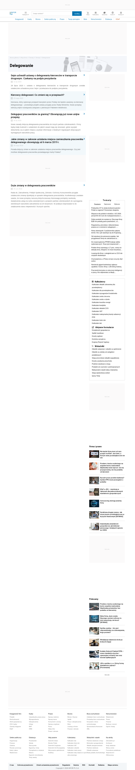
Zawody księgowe (15, 726)
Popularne (97, 204)
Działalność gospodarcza (101, 330)
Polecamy (93, 599)
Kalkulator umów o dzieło (101, 299)
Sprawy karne (52, 719)
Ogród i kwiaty (110, 726)
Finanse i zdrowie (73, 729)
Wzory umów (110, 748)
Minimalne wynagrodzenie (95, 743)
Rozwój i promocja (15, 748)
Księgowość (19, 19)
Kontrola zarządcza (98, 339)
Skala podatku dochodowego (96, 752)
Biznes (38, 19)
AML (88, 729)
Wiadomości (110, 717)
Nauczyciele (32, 745)
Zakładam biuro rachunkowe (96, 717)
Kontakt (92, 765)
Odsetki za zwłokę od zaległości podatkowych (103, 353)
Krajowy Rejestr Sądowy (100, 342)
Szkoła (31, 743)
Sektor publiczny (50, 19)
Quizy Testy (96, 376)
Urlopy (31, 724)
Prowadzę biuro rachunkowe (96, 719)
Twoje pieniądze (74, 19)
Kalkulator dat (97, 323)
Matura (31, 752)
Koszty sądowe (97, 336)
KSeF (118, 19)
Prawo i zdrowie (53, 731)
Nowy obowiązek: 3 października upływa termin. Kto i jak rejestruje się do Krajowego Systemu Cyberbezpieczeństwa (106, 232)
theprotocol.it (110, 752)
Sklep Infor (51, 729)
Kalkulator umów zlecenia (101, 296)
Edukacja (108, 19)
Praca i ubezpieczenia (74, 722)
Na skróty (109, 737)
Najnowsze (107, 204)
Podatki (12, 717)
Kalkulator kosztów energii (101, 302)
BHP (30, 726)
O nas (12, 765)
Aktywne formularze (104, 327)
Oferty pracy (110, 755)
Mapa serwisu (113, 765)
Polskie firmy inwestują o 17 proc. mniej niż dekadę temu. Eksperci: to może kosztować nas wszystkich (106, 249)
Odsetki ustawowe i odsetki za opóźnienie (106, 349)
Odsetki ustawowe (92, 750)
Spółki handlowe (98, 333)
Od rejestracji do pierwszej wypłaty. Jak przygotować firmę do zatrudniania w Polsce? (105, 237)
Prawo (62, 19)
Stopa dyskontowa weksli (101, 373)
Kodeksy (51, 752)
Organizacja (13, 740)
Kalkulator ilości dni (99, 320)
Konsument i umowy (54, 722)
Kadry (30, 19)
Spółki (69, 719)
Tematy (31, 57)
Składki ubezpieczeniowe (94, 745)
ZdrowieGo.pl (110, 740)
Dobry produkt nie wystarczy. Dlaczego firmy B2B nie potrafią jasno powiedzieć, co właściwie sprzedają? (106, 220)
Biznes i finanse (72, 717)
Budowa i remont (111, 724)
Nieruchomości (96, 19)
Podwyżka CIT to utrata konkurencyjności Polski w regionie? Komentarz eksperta (105, 209)
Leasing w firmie (73, 726)
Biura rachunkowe (93, 714)
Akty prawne (52, 737)
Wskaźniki (99, 346)
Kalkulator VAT (97, 311)
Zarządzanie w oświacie (36, 750)
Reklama (101, 765)
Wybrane (117, 204)
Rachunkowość (14, 719)
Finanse (108, 722)
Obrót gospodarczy (16, 722)
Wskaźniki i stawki (93, 737)
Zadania (12, 745)
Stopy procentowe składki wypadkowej (105, 358)
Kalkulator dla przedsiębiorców (103, 290)
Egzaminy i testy (34, 748)
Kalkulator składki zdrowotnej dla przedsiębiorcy (103, 286)
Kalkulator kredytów (99, 305)
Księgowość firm (15, 714)
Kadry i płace (14, 750)
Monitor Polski (52, 743)
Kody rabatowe (110, 745)
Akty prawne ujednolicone (56, 750)
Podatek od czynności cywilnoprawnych (106, 367)
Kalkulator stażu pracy (74, 750)
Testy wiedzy (33, 757)
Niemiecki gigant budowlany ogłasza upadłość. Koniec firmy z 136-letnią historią (106, 266)
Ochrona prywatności (25, 765)
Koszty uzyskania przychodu (102, 361)
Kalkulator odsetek (73, 748)
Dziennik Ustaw (53, 740)
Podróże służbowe (92, 748)
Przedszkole (33, 740)
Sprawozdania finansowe (94, 726)
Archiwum (109, 743)
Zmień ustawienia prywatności (47, 765)
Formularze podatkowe (113, 750)
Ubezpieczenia (33, 722)
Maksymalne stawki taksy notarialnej (105, 370)
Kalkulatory (100, 281)
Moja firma (24, 57)
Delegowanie (46, 57)
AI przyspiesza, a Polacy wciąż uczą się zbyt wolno (106, 260)
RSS (83, 765)
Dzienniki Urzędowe (54, 745)
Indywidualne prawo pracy (37, 717)
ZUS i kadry (13, 724)
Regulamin (66, 765)
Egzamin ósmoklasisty (36, 755)
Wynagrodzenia (34, 719)
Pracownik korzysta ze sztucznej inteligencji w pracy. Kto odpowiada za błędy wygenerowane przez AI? (106, 271)
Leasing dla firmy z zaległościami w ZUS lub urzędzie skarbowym (106, 254)
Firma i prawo (95, 446)
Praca (50, 726)
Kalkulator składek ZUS (100, 308)
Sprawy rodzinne (53, 717)
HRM (30, 729)
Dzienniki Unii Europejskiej (56, 748)
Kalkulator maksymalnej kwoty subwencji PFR (106, 315)
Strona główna (14, 57)
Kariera (76, 765)
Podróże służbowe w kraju (101, 364)
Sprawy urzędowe (53, 724)
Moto (85, 19)
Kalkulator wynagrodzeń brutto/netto (104, 293)
